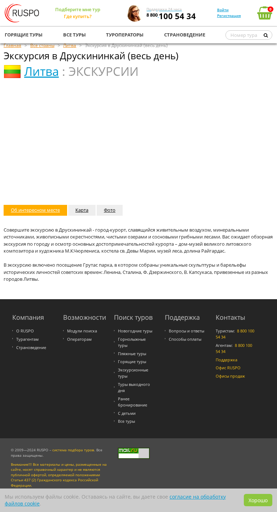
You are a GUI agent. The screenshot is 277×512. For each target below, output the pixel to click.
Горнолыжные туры (132, 342)
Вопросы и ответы (186, 331)
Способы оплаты (185, 339)
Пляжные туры (132, 353)
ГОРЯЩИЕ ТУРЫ (24, 34)
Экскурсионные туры (133, 373)
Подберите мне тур (77, 9)
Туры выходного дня (134, 387)
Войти (223, 9)
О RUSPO (25, 331)
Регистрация (229, 15)
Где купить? (78, 16)
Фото (109, 210)
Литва (41, 71)
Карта (81, 210)
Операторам (79, 339)
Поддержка (226, 359)
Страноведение (31, 347)
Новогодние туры (135, 331)
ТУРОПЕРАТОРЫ (125, 34)
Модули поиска (82, 331)
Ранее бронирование (132, 402)
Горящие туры (132, 361)
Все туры (126, 421)
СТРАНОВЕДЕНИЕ (184, 34)
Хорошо (258, 500)
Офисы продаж (230, 376)
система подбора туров (73, 450)
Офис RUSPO (228, 367)
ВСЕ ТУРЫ (74, 34)
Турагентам (27, 339)
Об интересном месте (35, 210)
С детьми (127, 413)
